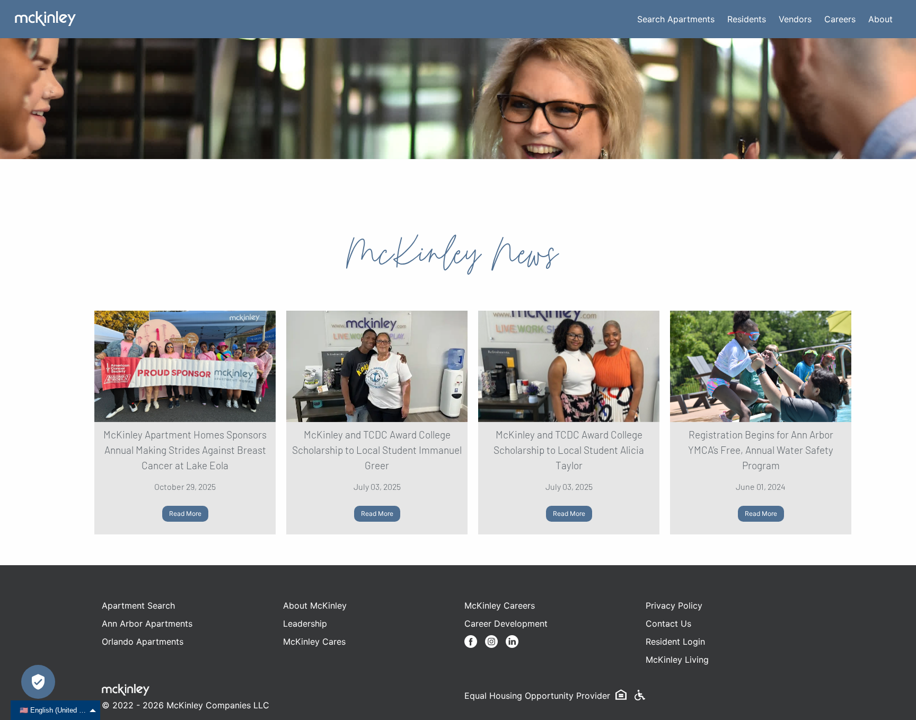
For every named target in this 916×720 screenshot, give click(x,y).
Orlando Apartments (142, 641)
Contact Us (668, 623)
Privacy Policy (674, 605)
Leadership (305, 623)
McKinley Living (677, 659)
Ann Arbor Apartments (147, 623)
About (880, 19)
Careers (840, 19)
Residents (746, 19)
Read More (185, 513)
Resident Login (675, 641)
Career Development (506, 623)
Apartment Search (138, 605)
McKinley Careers (499, 605)
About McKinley (315, 605)
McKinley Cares (314, 641)
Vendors (795, 19)
